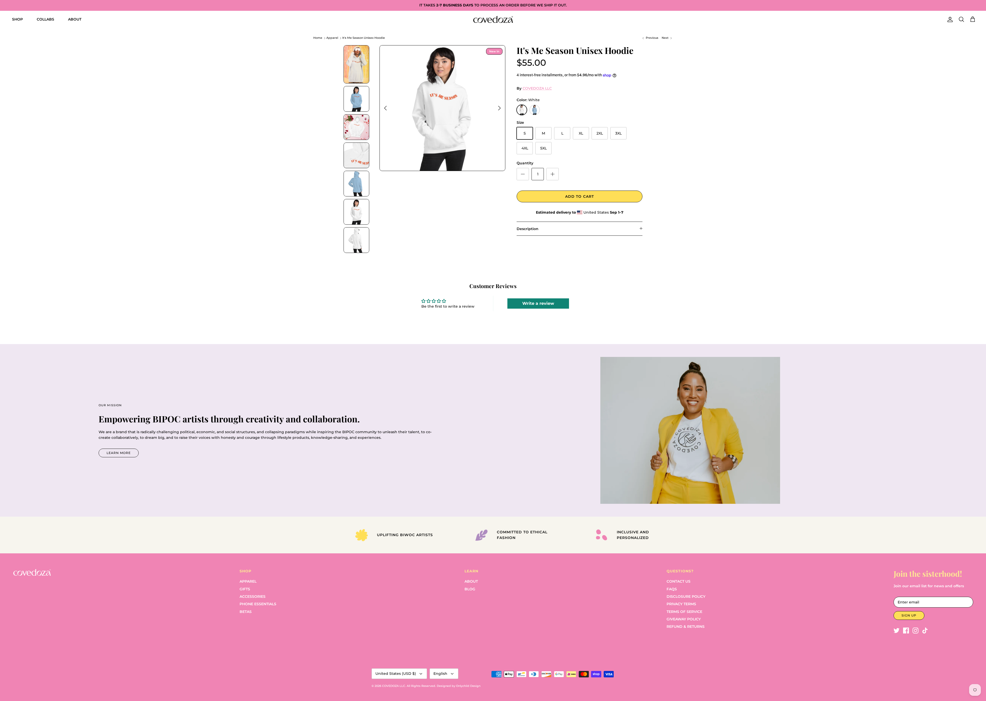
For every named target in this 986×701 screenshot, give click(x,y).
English (440, 673)
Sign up (909, 615)
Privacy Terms (681, 604)
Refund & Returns (686, 626)
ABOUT (74, 19)
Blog (469, 589)
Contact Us (678, 581)
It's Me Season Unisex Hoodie (363, 38)
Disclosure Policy (686, 596)
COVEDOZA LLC (537, 88)
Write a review (538, 303)
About (471, 581)
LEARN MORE (119, 453)
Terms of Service (684, 611)
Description (527, 228)
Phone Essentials (258, 604)
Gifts (245, 589)
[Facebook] (906, 630)
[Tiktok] (925, 630)
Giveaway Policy (684, 619)
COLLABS (45, 19)
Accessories (253, 596)
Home (317, 38)
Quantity (525, 163)
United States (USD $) (395, 673)
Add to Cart (579, 196)
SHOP (17, 19)
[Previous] (385, 108)
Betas (246, 611)
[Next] (499, 108)
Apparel (332, 38)
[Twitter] (896, 630)
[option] (442, 108)
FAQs (672, 589)
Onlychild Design (468, 686)
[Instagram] (915, 630)
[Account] (949, 19)
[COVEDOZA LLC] (493, 19)
